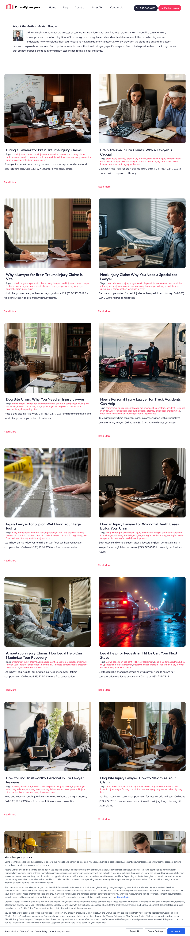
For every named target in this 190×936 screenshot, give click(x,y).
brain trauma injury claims (72, 154)
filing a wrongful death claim (120, 532)
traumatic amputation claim (34, 667)
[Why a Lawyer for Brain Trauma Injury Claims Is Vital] (47, 199)
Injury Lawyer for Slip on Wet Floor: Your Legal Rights (43, 526)
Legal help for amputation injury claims (33, 664)
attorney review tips (21, 786)
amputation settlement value (53, 661)
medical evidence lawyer (48, 286)
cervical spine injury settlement (152, 283)
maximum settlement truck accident (157, 407)
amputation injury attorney (25, 661)
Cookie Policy (123, 897)
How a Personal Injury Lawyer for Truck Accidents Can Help (140, 401)
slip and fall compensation (27, 535)
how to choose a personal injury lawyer (51, 786)
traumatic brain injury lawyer (32, 160)
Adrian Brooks (47, 26)
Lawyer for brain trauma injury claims (46, 157)
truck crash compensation (113, 413)
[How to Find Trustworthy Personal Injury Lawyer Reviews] (47, 703)
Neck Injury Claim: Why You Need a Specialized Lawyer (139, 276)
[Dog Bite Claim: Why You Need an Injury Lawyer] (47, 324)
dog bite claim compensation (65, 403)
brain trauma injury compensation (164, 158)
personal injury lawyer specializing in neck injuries (154, 286)
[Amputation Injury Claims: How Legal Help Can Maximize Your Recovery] (47, 578)
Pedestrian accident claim (146, 664)
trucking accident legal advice (141, 413)
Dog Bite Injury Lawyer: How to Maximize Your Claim (138, 780)
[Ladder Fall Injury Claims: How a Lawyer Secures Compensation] (47, 832)
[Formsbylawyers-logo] (22, 3)
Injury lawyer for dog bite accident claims (61, 406)
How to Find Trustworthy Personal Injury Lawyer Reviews (45, 780)
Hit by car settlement (143, 661)
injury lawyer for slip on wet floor (28, 532)
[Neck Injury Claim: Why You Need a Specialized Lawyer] (142, 199)
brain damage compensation (26, 283)
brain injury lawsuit (136, 158)
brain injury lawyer (50, 283)
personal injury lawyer (72, 286)
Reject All (134, 931)
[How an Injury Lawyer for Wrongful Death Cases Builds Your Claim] (142, 449)
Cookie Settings (155, 931)
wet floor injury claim (39, 538)
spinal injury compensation (113, 288)
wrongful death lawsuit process (130, 538)
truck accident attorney (144, 410)
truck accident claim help (168, 410)
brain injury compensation (46, 154)
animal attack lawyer (22, 403)
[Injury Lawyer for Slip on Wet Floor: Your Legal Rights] (47, 449)
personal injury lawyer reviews (40, 792)
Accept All (176, 931)
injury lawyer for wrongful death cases (155, 532)
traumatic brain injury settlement (124, 164)
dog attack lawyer (142, 786)
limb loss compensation (65, 664)
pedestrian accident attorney (118, 664)
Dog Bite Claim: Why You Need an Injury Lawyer (45, 399)
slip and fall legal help (71, 535)
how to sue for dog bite (28, 406)
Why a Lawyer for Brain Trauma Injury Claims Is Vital (44, 276)
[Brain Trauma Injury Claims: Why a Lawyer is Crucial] (142, 75)
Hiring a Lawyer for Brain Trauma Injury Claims (43, 150)
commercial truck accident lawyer (122, 407)
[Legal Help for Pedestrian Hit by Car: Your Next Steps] (142, 578)
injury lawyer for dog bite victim (124, 789)
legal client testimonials (57, 789)
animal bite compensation (119, 786)
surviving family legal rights (127, 535)
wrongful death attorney (154, 535)
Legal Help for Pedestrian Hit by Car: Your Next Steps (138, 655)
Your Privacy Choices (60, 931)
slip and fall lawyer (50, 535)
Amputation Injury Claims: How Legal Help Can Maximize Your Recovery (44, 655)
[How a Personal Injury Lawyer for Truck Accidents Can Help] (142, 324)
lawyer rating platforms (33, 789)
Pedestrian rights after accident (115, 667)
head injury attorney (71, 283)
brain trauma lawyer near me (114, 161)
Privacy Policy (11, 931)
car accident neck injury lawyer (121, 283)
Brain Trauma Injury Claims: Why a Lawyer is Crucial (136, 152)
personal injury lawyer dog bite (21, 409)
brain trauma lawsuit (16, 157)
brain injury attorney (22, 154)
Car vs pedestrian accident (119, 661)
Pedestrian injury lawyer (171, 664)
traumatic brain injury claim (19, 288)
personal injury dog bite (152, 789)
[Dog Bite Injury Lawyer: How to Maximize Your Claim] (142, 703)
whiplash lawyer (136, 288)
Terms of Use (26, 931)
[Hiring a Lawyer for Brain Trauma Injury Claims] (47, 75)
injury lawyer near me (56, 532)
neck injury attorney (119, 286)
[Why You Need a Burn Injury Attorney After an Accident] (142, 832)
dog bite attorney (42, 403)
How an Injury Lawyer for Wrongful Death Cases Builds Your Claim (139, 526)
